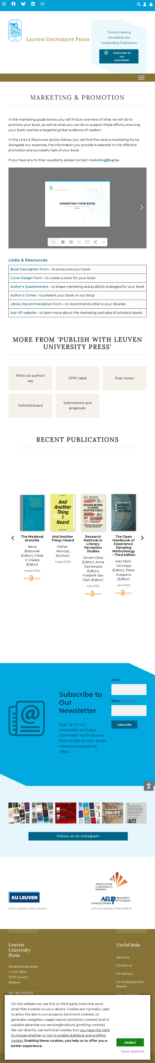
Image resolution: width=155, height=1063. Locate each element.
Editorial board (30, 405)
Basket (152, 5)
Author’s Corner (23, 295)
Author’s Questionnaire (29, 287)
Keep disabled (132, 1051)
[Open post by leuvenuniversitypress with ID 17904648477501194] (18, 813)
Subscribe (124, 724)
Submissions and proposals (77, 405)
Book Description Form (29, 269)
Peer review (124, 378)
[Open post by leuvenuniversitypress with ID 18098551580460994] (112, 813)
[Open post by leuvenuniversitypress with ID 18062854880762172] (42, 813)
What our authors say (30, 378)
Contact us (124, 965)
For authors (124, 973)
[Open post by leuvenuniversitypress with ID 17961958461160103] (136, 813)
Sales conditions (127, 995)
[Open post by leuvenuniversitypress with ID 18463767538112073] (65, 813)
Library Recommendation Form (36, 304)
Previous (12, 538)
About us (122, 957)
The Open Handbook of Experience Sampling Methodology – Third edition (123, 546)
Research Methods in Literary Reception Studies (93, 544)
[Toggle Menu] (141, 78)
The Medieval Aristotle (32, 538)
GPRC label (77, 378)
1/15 (53, 242)
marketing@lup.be (104, 160)
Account (145, 5)
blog (90, 295)
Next (142, 538)
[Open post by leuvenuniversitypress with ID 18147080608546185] (89, 813)
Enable (130, 1042)
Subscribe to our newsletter (122, 56)
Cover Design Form (26, 278)
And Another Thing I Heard (62, 538)
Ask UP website (23, 313)
